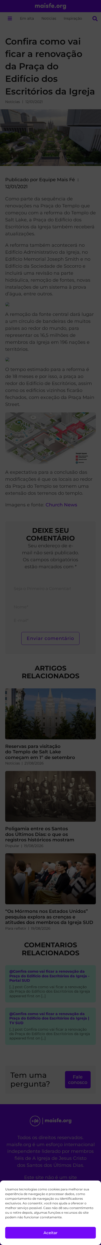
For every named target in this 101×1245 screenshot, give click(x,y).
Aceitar (50, 1232)
